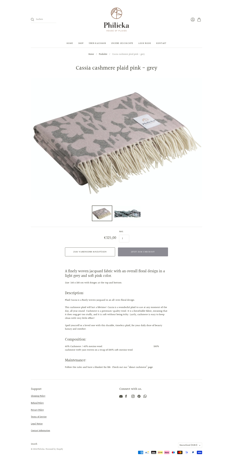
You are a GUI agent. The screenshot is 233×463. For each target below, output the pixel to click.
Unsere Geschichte (122, 43)
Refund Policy (37, 403)
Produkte (103, 54)
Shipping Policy (38, 396)
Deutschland (188, 445)
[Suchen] (32, 19)
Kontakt (161, 43)
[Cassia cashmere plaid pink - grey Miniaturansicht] (102, 213)
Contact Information (40, 431)
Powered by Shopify (54, 449)
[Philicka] (116, 19)
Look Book (144, 43)
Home (70, 43)
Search (34, 444)
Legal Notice (37, 424)
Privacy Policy (37, 410)
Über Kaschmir (97, 43)
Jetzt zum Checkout (143, 251)
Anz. (121, 231)
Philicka (41, 449)
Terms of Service (39, 417)
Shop (81, 43)
